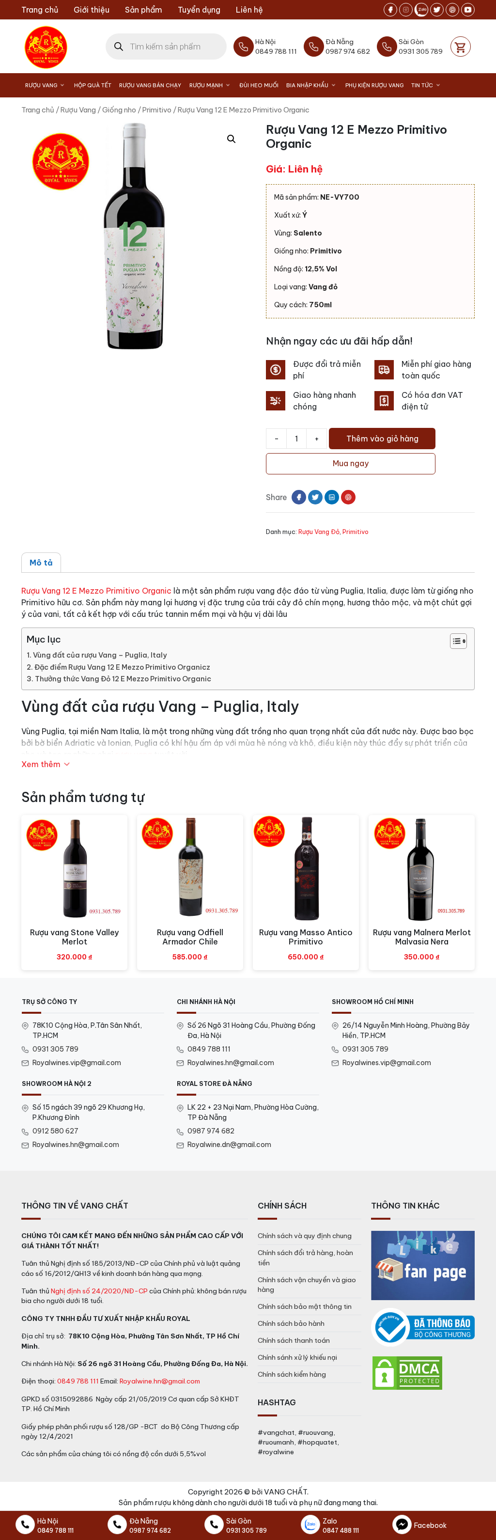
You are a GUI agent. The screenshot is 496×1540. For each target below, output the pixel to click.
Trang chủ (39, 10)
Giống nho (119, 109)
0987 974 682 (210, 1131)
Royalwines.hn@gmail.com (230, 1062)
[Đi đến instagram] (406, 9)
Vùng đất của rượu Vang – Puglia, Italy (100, 655)
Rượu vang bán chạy (150, 85)
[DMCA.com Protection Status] (407, 1372)
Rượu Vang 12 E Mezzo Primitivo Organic (96, 591)
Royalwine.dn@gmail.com (229, 1144)
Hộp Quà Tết (92, 85)
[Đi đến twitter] (437, 9)
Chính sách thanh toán (294, 1340)
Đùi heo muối (259, 85)
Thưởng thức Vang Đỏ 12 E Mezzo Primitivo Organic (123, 679)
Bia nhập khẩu (307, 85)
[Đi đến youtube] (468, 9)
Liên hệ (249, 10)
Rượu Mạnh (206, 85)
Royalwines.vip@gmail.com (76, 1062)
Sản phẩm (143, 10)
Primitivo (156, 109)
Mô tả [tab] (41, 562)
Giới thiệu (91, 10)
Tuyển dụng (199, 10)
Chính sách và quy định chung (305, 1235)
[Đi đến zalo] (421, 9)
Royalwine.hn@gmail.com (160, 1381)
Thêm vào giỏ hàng (382, 438)
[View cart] (460, 46)
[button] (231, 139)
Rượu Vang (41, 85)
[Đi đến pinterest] (452, 9)
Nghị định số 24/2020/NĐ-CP (99, 1291)
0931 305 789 (55, 1049)
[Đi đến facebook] (390, 9)
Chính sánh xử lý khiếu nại (297, 1357)
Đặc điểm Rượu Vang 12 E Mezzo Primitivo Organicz (122, 667)
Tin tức (422, 85)
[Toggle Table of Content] (454, 641)
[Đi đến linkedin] (332, 497)
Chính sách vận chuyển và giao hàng (307, 1284)
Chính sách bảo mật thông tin (305, 1306)
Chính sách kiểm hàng (292, 1374)
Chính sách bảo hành (291, 1323)
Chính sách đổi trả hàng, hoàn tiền (305, 1257)
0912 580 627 (55, 1131)
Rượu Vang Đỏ (319, 531)
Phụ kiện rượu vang (374, 85)
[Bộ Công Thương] (423, 1327)
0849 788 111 (209, 1049)
